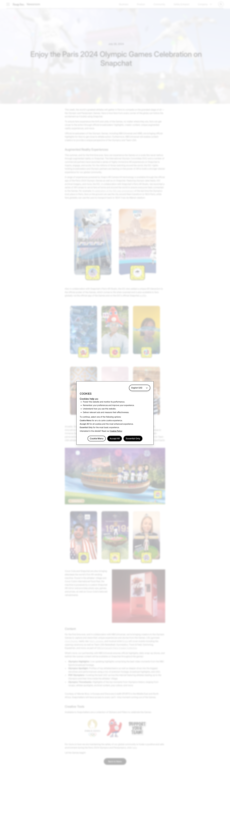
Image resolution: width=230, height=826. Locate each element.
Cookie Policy (116, 431)
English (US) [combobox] (136, 388)
